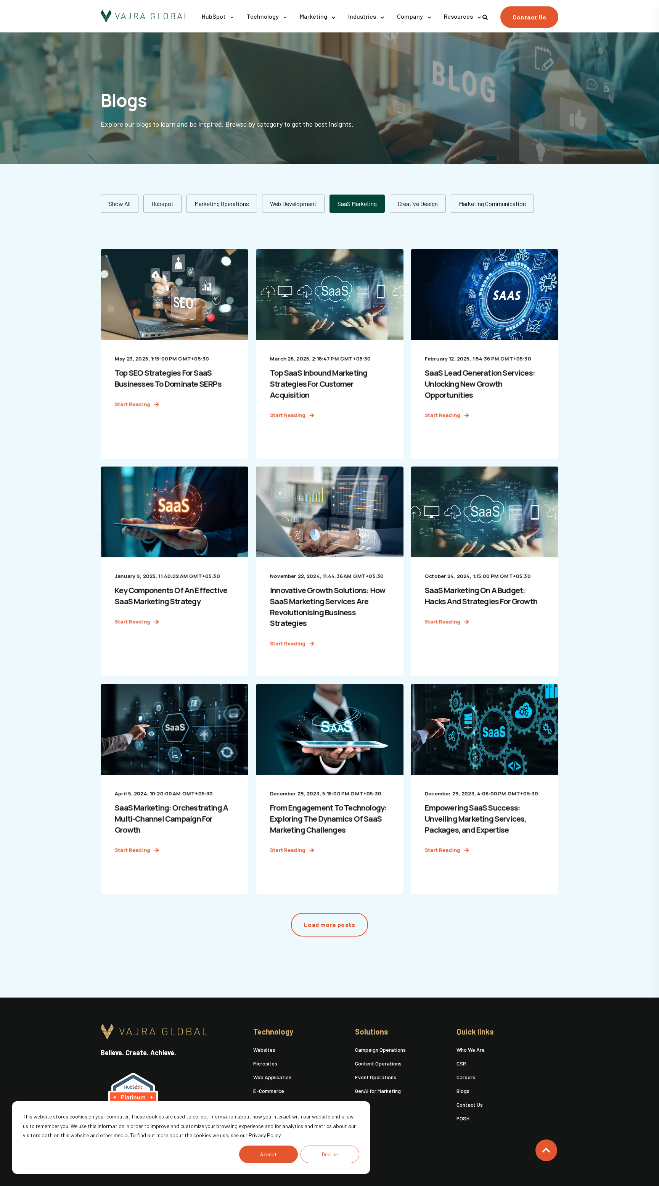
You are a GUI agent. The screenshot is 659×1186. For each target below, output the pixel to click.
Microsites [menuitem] (265, 1063)
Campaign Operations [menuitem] (380, 1049)
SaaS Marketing (357, 203)
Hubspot (162, 203)
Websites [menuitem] (264, 1049)
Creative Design (418, 203)
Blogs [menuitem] (462, 1091)
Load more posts (329, 924)
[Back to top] (546, 1150)
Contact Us (529, 17)
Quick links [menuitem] (475, 1032)
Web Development (293, 203)
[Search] (485, 16)
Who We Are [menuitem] (470, 1049)
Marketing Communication (492, 203)
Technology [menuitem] (273, 1032)
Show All (119, 203)
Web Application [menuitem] (272, 1077)
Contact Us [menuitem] (469, 1104)
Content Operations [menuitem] (378, 1063)
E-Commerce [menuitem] (268, 1091)
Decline (330, 1154)
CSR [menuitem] (461, 1063)
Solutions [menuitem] (371, 1032)
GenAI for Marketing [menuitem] (378, 1091)
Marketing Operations (221, 203)
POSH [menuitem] (462, 1118)
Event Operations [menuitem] (375, 1077)
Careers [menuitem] (465, 1077)
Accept (268, 1154)
